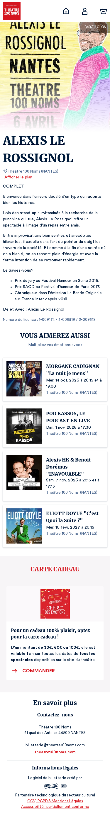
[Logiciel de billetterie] (55, 786)
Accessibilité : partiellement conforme (55, 806)
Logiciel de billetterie (47, 778)
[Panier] (103, 11)
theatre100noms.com (55, 752)
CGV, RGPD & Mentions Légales (55, 801)
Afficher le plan (18, 177)
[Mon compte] (84, 11)
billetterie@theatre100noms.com (55, 745)
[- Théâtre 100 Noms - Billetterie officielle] (66, 11)
